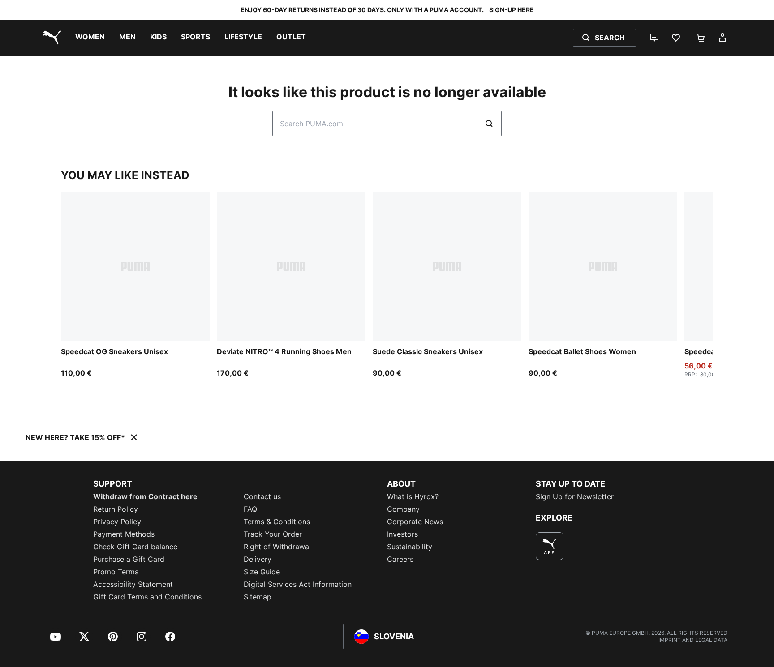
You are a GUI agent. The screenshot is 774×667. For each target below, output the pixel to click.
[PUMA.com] (50, 38)
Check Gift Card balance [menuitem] (135, 546)
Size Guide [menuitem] (262, 571)
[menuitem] (90, 37)
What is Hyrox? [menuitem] (413, 496)
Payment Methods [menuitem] (124, 534)
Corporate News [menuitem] (415, 521)
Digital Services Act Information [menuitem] (298, 584)
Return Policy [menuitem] (115, 509)
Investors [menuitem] (402, 534)
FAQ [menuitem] (250, 509)
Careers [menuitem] (400, 559)
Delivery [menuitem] (257, 559)
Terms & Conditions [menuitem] (277, 521)
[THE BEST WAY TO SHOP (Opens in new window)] (549, 546)
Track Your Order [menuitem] (273, 534)
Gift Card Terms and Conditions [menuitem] (147, 596)
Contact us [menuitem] (262, 496)
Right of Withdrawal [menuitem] (277, 546)
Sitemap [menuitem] (257, 596)
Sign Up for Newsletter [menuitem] (575, 496)
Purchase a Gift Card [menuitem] (128, 559)
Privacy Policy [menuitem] (117, 521)
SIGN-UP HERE (511, 9)
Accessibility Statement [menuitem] (133, 584)
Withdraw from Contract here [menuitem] (145, 496)
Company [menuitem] (403, 509)
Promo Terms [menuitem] (115, 571)
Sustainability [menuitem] (409, 546)
